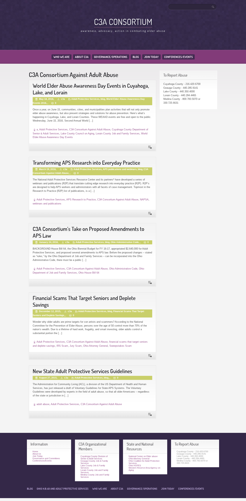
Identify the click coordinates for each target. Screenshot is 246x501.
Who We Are (61, 57)
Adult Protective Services (85, 99)
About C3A (82, 57)
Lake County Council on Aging (77, 133)
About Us (36, 454)
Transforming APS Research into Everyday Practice (86, 162)
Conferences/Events (178, 57)
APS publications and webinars (120, 169)
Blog (136, 57)
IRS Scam (62, 345)
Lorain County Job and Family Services (118, 133)
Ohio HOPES (135, 465)
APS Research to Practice (81, 199)
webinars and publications (47, 203)
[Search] (213, 7)
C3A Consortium (123, 21)
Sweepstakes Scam (120, 345)
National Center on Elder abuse (143, 456)
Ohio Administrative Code (125, 242)
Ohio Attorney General (95, 345)
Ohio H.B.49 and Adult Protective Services (62, 488)
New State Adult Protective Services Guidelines (82, 371)
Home (35, 451)
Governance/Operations (110, 57)
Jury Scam (76, 345)
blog (103, 99)
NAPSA (144, 199)
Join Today (151, 57)
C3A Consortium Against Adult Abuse (89, 129)
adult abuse (43, 404)
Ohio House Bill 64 (88, 272)
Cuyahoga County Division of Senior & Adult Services (94, 457)
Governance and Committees (46, 458)
